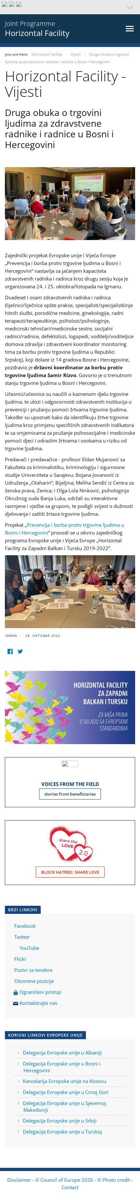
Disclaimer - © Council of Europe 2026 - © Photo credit (69, 1180)
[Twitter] (20, 651)
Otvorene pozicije (34, 981)
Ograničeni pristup (39, 992)
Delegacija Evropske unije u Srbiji (60, 1120)
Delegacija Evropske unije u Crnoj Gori (65, 1092)
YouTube (28, 948)
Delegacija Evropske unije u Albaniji (62, 1052)
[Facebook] (10, 651)
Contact (70, 1187)
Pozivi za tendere (33, 970)
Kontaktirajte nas (38, 1003)
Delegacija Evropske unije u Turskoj (62, 1131)
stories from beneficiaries (70, 794)
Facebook (25, 926)
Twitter (22, 937)
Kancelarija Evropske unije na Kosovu (64, 1081)
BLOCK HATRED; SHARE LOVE (70, 872)
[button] (70, 7)
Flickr (19, 959)
